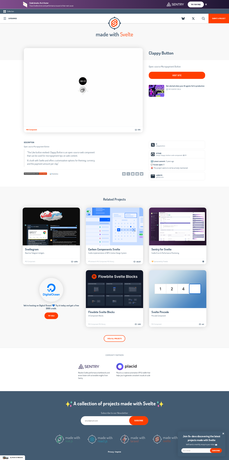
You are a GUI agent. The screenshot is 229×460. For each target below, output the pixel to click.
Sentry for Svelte (161, 249)
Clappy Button (161, 53)
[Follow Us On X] (193, 18)
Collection (10, 11)
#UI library (110, 261)
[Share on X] (128, 174)
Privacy (111, 451)
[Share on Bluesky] (141, 174)
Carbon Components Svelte (104, 249)
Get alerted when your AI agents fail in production (185, 86)
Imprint (118, 451)
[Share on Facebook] (124, 174)
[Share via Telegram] (137, 174)
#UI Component (31, 129)
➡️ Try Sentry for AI (173, 89)
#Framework (92, 261)
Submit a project (218, 18)
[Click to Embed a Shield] (35, 173)
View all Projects (114, 338)
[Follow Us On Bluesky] (183, 18)
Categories (12, 18)
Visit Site (177, 75)
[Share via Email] (133, 174)
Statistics (55, 174)
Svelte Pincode (160, 312)
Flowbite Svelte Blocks (101, 312)
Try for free (196, 4)
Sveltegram (32, 249)
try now (51, 316)
